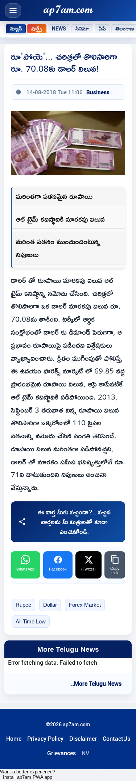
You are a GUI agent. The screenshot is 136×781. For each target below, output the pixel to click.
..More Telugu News (96, 684)
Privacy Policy (45, 739)
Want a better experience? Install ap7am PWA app (27, 774)
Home (13, 739)
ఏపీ (102, 28)
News (59, 28)
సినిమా (82, 28)
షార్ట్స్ (36, 28)
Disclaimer (83, 739)
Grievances (61, 753)
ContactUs (116, 739)
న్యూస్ (16, 28)
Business (98, 92)
